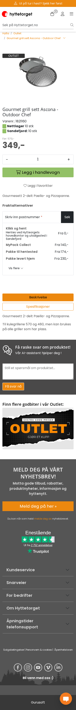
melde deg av (43, 518)
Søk (67, 217)
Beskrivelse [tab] (38, 297)
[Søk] (72, 25)
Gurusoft (38, 702)
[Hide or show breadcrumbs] (64, 38)
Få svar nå (13, 386)
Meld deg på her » (38, 506)
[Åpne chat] (66, 699)
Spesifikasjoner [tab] (38, 306)
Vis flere (14, 268)
